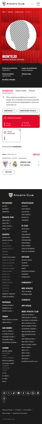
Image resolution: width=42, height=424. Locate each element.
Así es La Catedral (7, 331)
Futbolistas (25, 265)
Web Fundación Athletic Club (29, 335)
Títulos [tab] (32, 90)
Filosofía (24, 231)
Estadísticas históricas (28, 271)
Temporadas (26, 74)
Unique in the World (27, 314)
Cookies (18, 410)
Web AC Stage (25, 353)
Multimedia (5, 209)
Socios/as (25, 206)
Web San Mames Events (28, 331)
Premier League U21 (7, 249)
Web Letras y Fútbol (28, 341)
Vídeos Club (5, 229)
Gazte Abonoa (26, 209)
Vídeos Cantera (6, 226)
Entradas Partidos (7, 305)
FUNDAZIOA (26, 282)
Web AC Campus (26, 347)
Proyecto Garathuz (8, 360)
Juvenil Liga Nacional (8, 263)
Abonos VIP (25, 217)
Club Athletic (25, 211)
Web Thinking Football (28, 339)
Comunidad (25, 220)
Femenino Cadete (7, 271)
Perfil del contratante (28, 251)
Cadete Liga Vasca (7, 265)
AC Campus (5, 376)
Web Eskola (25, 358)
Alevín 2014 (5, 288)
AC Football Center (8, 363)
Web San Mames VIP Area (29, 326)
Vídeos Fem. (5, 223)
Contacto (26, 300)
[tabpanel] (21, 136)
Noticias (4, 206)
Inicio (4, 12)
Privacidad (27, 410)
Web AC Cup (25, 350)
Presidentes (25, 274)
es (32, 4)
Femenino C (5, 251)
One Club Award (26, 291)
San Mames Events (7, 339)
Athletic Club (19, 12)
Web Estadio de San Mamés (29, 320)
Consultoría (6, 368)
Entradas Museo (7, 311)
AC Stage (4, 378)
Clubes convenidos (8, 358)
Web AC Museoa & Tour (28, 323)
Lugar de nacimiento (29, 68)
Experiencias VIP (6, 308)
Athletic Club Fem (7, 240)
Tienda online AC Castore (9, 319)
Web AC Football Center (29, 344)
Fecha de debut (8, 74)
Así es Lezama (6, 353)
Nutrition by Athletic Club (29, 361)
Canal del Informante (28, 248)
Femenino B (5, 243)
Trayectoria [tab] (20, 90)
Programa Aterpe (27, 294)
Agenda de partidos (8, 296)
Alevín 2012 (5, 285)
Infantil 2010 (6, 277)
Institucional (25, 229)
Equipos (10, 12)
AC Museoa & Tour (7, 334)
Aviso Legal (6, 413)
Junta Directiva (26, 234)
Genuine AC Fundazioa (8, 294)
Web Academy (26, 356)
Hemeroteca (5, 211)
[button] (21, 121)
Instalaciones (26, 237)
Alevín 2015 (5, 291)
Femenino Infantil (7, 282)
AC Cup (4, 373)
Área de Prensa (26, 245)
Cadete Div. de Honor (8, 268)
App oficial (26, 305)
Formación (5, 365)
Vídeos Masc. (6, 220)
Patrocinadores (26, 240)
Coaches (4, 370)
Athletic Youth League (8, 257)
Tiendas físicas (6, 322)
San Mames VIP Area (8, 336)
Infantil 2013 (6, 279)
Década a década (27, 260)
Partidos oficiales (8, 80)
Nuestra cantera (7, 351)
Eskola (4, 381)
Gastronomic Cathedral (9, 342)
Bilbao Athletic (6, 246)
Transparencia (26, 243)
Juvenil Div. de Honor (8, 260)
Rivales (24, 268)
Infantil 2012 (6, 274)
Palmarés (24, 263)
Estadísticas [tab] (7, 90)
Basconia (5, 254)
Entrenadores (26, 277)
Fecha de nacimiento (9, 68)
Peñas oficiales (26, 214)
